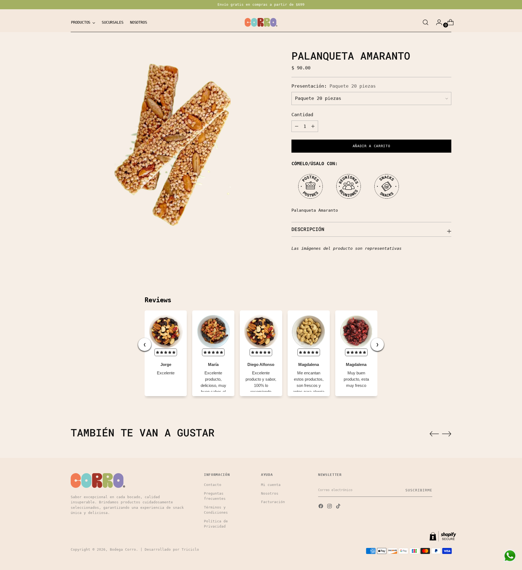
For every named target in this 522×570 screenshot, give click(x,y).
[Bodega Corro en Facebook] (321, 506)
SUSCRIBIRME (418, 490)
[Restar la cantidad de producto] (297, 126)
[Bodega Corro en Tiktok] (338, 506)
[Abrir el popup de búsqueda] (425, 22)
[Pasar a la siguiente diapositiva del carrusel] (446, 433)
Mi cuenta (271, 485)
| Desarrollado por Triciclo (169, 549)
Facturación (273, 502)
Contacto (212, 485)
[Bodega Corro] (261, 22)
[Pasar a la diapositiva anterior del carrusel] (434, 434)
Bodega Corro (123, 549)
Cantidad (302, 115)
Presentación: (333, 86)
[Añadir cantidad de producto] (313, 126)
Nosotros (269, 493)
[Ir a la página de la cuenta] (436, 22)
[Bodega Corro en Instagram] (330, 506)
